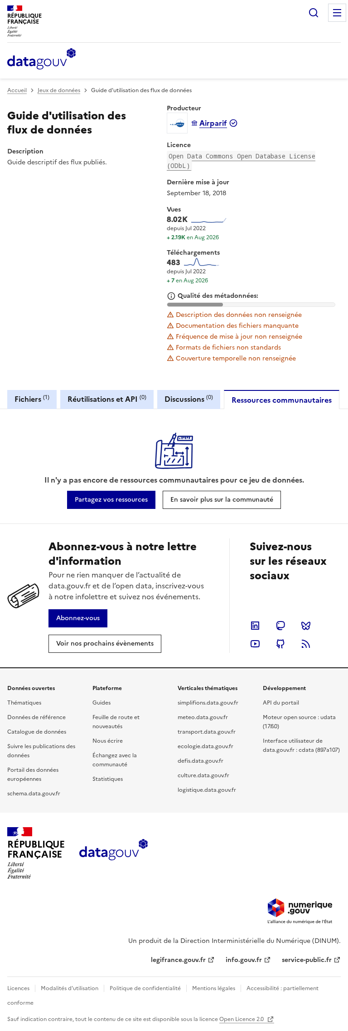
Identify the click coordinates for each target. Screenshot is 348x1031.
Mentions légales (213, 988)
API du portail (281, 703)
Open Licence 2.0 (242, 1019)
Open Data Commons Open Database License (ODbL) (241, 161)
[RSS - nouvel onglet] (306, 644)
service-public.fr (307, 960)
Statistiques (107, 779)
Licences (18, 988)
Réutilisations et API (107, 399)
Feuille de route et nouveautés (116, 721)
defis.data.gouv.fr (200, 761)
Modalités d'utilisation (69, 988)
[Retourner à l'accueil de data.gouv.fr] (41, 59)
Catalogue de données (36, 732)
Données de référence (36, 717)
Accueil (17, 90)
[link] (111, 500)
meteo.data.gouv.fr (203, 717)
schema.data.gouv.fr (33, 793)
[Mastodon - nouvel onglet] (280, 626)
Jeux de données (59, 90)
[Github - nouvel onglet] (280, 644)
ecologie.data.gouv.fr (205, 746)
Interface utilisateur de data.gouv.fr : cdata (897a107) (301, 745)
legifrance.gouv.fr (178, 960)
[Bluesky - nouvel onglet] (306, 626)
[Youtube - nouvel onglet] (255, 644)
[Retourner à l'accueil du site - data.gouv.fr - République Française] (113, 853)
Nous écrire (107, 741)
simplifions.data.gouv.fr (208, 703)
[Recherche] (313, 13)
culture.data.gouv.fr (203, 775)
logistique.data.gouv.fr (207, 790)
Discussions (188, 399)
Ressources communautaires (282, 400)
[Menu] (337, 13)
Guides (101, 703)
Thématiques (24, 703)
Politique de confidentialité (145, 988)
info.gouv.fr (244, 960)
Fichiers (31, 399)
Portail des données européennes (32, 774)
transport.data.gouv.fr (207, 732)
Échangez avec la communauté (114, 760)
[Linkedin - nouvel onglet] (255, 626)
